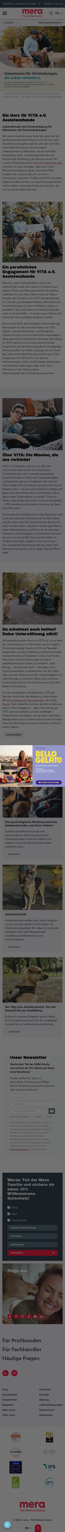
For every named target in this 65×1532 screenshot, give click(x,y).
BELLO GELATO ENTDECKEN (48, 782)
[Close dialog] (63, 747)
